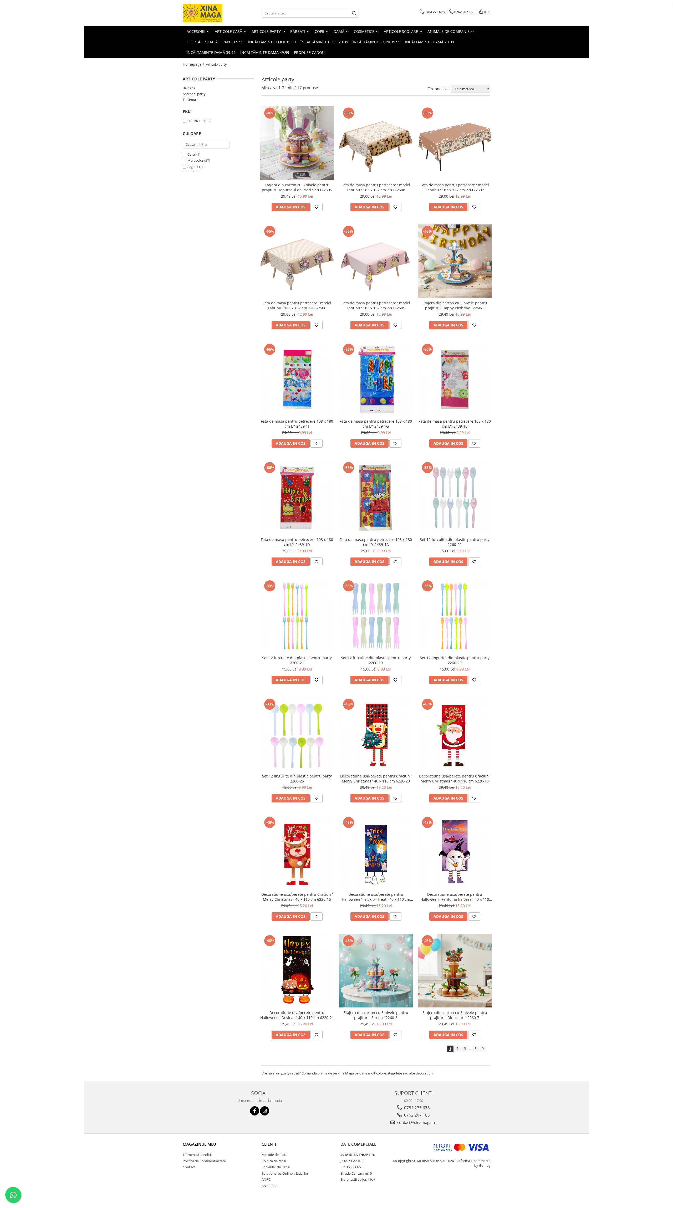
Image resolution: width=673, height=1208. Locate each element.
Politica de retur (274, 1161)
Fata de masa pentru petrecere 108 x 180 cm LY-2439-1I (297, 424)
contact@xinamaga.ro (416, 1122)
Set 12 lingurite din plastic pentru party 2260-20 (455, 660)
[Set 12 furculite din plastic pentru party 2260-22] (455, 497)
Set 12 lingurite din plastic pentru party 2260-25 (297, 779)
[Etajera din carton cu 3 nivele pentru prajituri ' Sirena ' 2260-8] (376, 970)
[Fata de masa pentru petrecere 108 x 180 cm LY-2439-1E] (455, 379)
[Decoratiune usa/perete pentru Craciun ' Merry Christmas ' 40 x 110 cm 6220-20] (376, 734)
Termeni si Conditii (197, 1154)
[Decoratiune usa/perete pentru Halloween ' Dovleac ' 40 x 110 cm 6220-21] (297, 970)
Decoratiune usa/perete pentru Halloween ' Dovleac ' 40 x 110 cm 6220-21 (297, 1015)
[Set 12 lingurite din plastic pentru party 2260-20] (455, 616)
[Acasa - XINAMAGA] (209, 13)
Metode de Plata (274, 1154)
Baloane (189, 88)
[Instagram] (264, 1110)
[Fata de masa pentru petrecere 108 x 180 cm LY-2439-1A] (376, 497)
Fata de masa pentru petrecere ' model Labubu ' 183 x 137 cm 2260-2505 (375, 305)
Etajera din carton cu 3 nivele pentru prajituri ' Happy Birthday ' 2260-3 (454, 305)
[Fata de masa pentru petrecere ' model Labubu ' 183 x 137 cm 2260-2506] (297, 261)
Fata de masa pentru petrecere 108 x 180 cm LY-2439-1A (376, 542)
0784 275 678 (416, 1107)
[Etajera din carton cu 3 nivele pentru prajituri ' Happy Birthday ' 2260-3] (455, 261)
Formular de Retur (276, 1167)
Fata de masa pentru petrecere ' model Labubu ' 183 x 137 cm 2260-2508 (375, 187)
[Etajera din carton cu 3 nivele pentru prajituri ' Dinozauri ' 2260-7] (455, 970)
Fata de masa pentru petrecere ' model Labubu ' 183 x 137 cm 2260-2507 (454, 187)
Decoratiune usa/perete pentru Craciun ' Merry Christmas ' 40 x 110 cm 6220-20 (376, 779)
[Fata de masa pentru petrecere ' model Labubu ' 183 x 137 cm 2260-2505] (376, 261)
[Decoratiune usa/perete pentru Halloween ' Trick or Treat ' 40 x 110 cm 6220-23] (376, 852)
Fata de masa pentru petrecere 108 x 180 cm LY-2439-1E (455, 424)
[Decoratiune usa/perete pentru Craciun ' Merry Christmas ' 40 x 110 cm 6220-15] (297, 852)
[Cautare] (354, 13)
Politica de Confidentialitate (204, 1161)
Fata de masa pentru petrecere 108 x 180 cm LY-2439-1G (376, 424)
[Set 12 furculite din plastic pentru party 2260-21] (297, 616)
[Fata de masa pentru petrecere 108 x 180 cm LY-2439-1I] (297, 379)
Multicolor (195, 160)
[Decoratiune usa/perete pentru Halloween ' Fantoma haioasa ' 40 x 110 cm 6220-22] (455, 852)
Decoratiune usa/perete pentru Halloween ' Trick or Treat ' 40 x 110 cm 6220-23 (376, 897)
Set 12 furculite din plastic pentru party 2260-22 (455, 542)
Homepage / (194, 64)
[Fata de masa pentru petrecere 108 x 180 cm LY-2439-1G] (376, 379)
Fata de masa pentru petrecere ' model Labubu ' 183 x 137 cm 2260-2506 (297, 305)
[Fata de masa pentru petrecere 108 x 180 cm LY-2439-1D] (297, 497)
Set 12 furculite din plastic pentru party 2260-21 (297, 660)
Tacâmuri (190, 99)
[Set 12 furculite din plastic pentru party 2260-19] (376, 616)
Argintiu (193, 166)
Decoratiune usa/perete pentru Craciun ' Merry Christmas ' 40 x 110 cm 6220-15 (297, 897)
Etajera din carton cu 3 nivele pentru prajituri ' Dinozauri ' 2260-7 (454, 1015)
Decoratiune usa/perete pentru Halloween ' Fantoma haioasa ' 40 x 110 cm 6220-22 (454, 897)
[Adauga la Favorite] (316, 207)
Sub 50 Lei (195, 120)
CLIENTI (269, 1144)
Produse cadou (309, 52)
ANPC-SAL (269, 1185)
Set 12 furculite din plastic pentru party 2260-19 (376, 660)
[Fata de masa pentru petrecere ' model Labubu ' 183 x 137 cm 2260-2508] (376, 143)
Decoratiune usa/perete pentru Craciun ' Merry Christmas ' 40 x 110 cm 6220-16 (455, 779)
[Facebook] (254, 1110)
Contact (189, 1167)
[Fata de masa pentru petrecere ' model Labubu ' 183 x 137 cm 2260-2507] (455, 143)
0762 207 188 (416, 1115)
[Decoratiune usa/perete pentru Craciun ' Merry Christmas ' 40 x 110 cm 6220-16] (455, 734)
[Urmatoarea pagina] (483, 1049)
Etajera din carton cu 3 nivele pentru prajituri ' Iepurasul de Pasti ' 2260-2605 (297, 187)
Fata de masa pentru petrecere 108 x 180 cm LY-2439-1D (297, 542)
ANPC (266, 1179)
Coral (191, 154)
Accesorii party (194, 93)
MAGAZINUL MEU (199, 1144)
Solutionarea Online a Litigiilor (285, 1173)
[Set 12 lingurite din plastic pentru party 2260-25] (297, 734)
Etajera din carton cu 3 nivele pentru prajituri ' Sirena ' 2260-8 (376, 1015)
